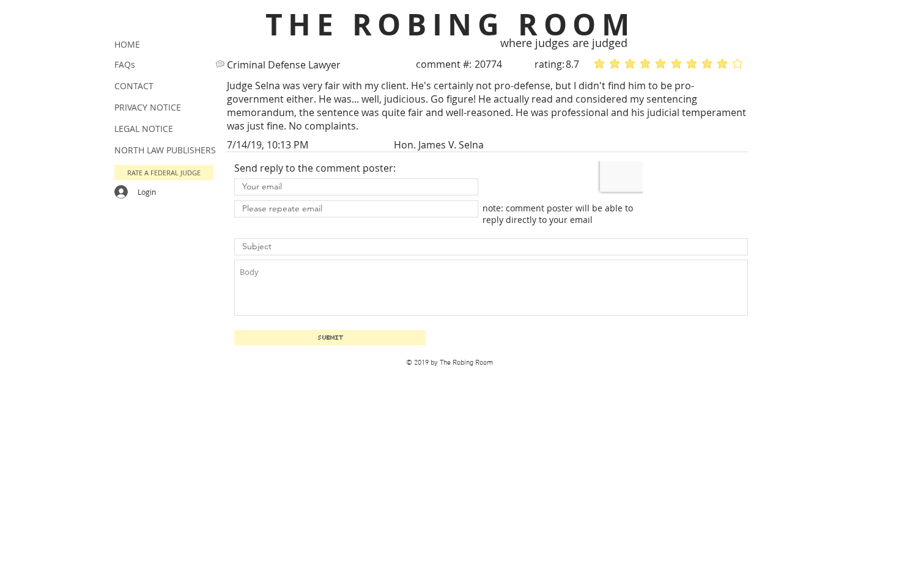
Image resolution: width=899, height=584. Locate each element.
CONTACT (134, 86)
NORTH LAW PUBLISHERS (165, 150)
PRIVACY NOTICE (147, 107)
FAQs (124, 64)
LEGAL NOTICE (143, 128)
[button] (163, 172)
